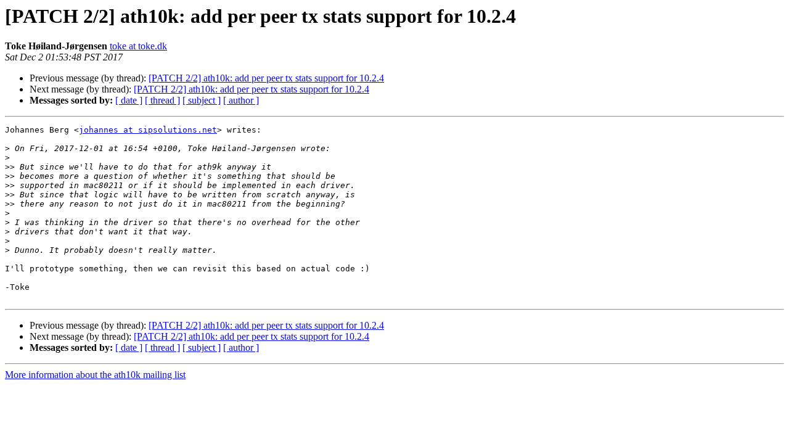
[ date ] (128, 100)
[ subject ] (201, 100)
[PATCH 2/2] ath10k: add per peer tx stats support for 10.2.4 (266, 78)
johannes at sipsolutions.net (148, 129)
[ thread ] (162, 100)
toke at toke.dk (138, 46)
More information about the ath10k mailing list (95, 374)
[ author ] (241, 100)
